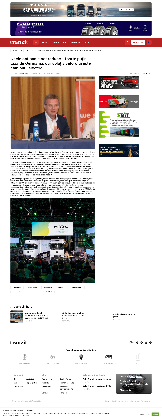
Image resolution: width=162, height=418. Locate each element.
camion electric (32, 287)
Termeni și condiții (67, 383)
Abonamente (47, 379)
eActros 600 (48, 287)
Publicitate (46, 383)
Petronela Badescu (21, 73)
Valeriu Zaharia (47, 292)
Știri (35, 42)
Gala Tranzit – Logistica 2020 (97, 386)
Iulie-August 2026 (136, 377)
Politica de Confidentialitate (66, 388)
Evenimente (75, 42)
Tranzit (44, 42)
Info (85, 42)
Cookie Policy (65, 379)
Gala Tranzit (61, 287)
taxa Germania (32, 292)
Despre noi (46, 387)
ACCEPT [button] (155, 414)
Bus (64, 42)
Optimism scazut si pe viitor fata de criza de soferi (73, 315)
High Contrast (116, 401)
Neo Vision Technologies (142, 401)
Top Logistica (31, 383)
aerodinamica (17, 287)
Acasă (15, 50)
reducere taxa (17, 292)
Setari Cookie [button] (145, 414)
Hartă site (64, 393)
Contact (45, 393)
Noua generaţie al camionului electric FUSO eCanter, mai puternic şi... (37, 315)
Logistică (55, 42)
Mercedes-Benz (77, 287)
